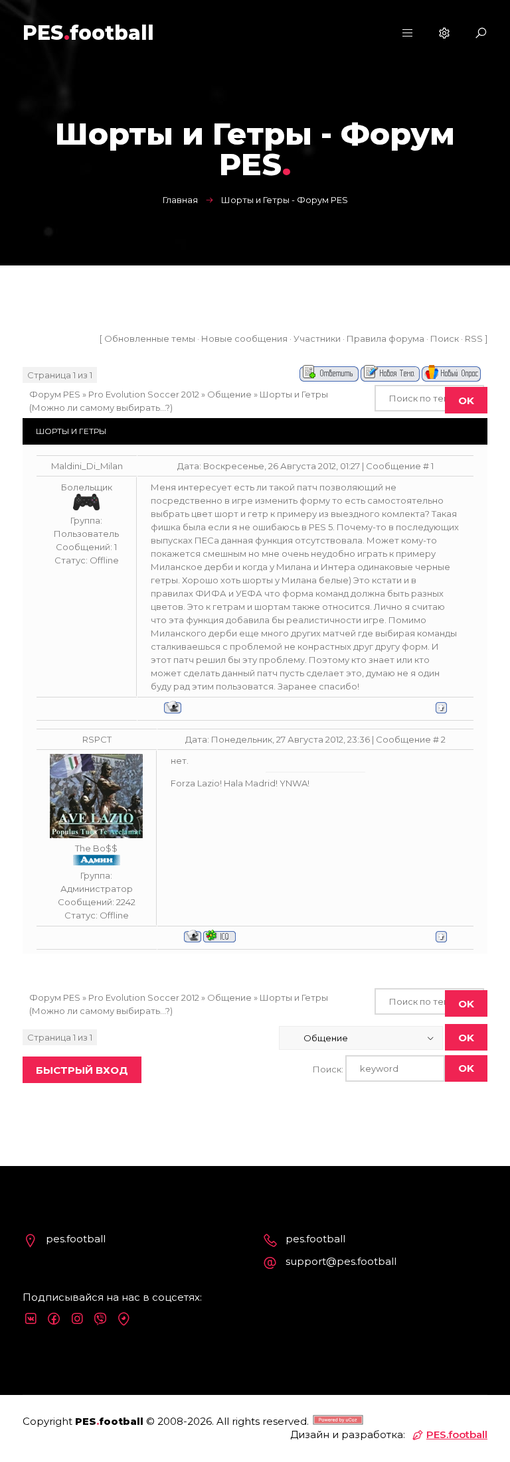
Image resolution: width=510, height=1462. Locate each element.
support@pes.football (341, 1261)
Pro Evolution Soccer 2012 (143, 394)
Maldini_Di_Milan (87, 466)
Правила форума (385, 338)
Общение (229, 394)
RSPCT (97, 739)
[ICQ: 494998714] (219, 936)
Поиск (444, 338)
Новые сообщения (244, 338)
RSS (474, 338)
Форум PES (54, 394)
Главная (180, 199)
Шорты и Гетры (294, 394)
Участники (317, 338)
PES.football (456, 1434)
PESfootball (88, 33)
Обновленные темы (149, 338)
